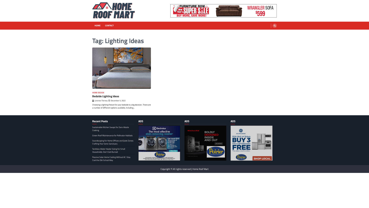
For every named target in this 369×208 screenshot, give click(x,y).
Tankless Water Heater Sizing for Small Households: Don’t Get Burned (108, 150)
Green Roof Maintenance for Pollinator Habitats (112, 135)
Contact (109, 25)
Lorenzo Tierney (101, 100)
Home (97, 25)
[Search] (275, 26)
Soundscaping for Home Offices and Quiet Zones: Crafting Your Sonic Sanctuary (113, 142)
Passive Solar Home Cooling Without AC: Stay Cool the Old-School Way (111, 159)
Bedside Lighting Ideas (105, 96)
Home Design (98, 93)
